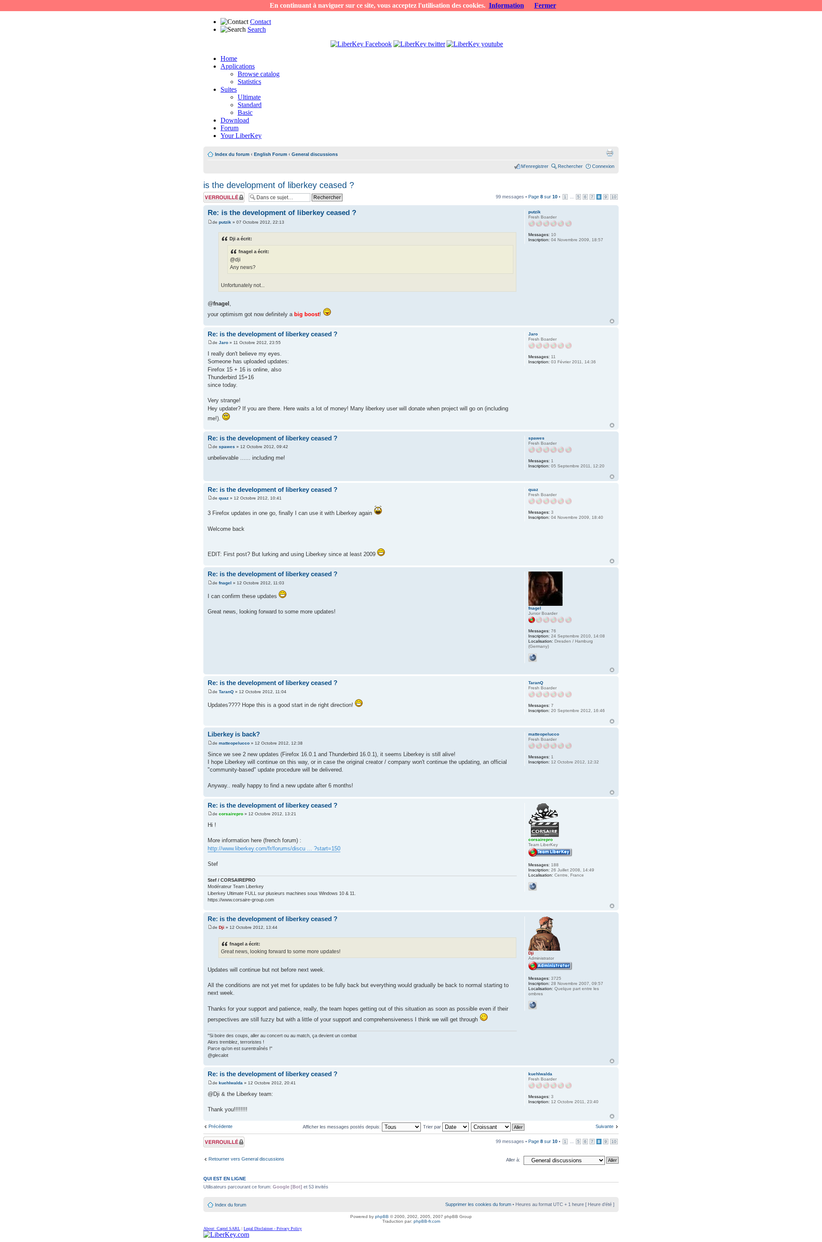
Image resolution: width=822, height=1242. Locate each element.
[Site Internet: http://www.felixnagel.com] (532, 657)
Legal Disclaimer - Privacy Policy (273, 1228)
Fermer (545, 5)
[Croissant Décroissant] (498, 1126)
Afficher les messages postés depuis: (342, 1126)
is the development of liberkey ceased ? (278, 185)
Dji (221, 927)
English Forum (270, 154)
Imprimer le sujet (609, 152)
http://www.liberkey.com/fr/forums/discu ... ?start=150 (274, 848)
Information (506, 5)
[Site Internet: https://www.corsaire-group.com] (532, 886)
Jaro (223, 342)
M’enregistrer (534, 166)
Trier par (432, 1126)
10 (613, 197)
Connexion (603, 166)
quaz (224, 498)
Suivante (605, 1126)
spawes (227, 446)
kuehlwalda (231, 1082)
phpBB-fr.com (427, 1221)
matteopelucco (234, 743)
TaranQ (226, 691)
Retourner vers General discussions (246, 1158)
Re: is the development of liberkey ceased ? (282, 213)
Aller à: (513, 1159)
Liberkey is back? (234, 734)
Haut (612, 321)
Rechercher (570, 166)
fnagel (225, 583)
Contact (260, 21)
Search (256, 29)
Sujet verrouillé (218, 194)
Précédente (220, 1126)
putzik (225, 222)
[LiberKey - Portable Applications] (226, 1234)
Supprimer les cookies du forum (478, 1204)
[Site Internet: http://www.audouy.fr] (532, 1005)
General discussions (315, 154)
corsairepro (231, 813)
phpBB (382, 1216)
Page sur (542, 196)
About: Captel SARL (221, 1228)
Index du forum (232, 154)
